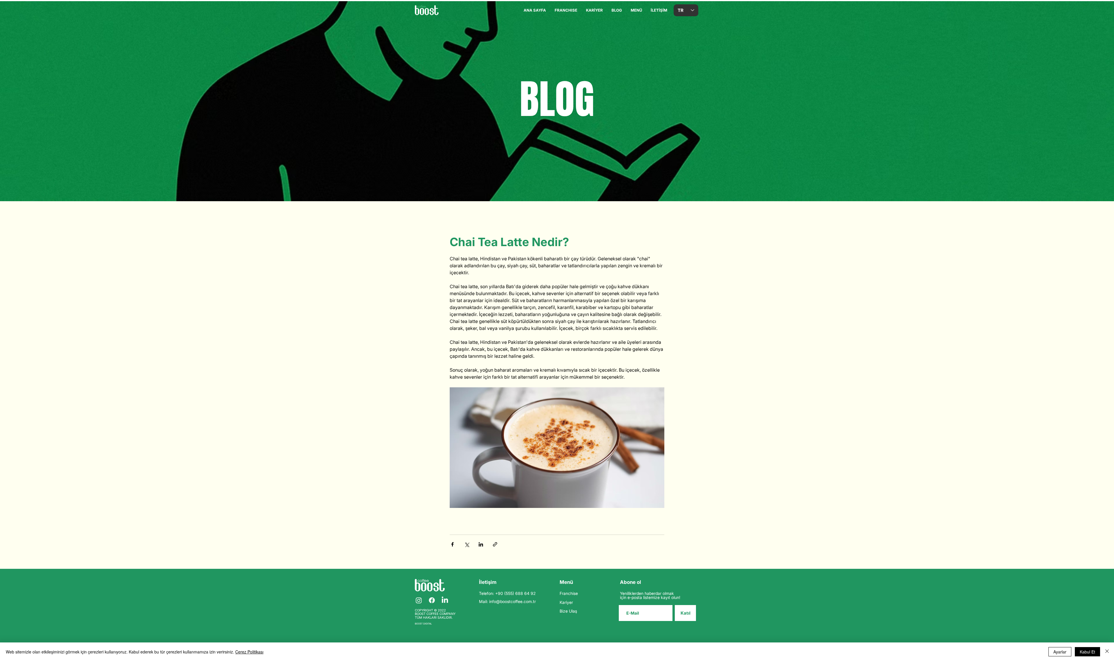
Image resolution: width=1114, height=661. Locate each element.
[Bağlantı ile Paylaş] (495, 544)
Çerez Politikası (249, 652)
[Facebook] (432, 600)
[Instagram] (419, 600)
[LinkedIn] (445, 600)
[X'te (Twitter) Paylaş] (466, 544)
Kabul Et (1087, 652)
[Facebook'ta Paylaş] (452, 544)
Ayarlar (1059, 652)
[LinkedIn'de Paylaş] (481, 544)
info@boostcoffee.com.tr (512, 601)
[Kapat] (1107, 651)
